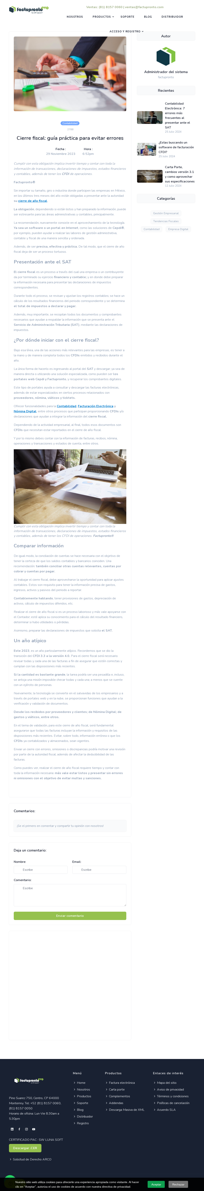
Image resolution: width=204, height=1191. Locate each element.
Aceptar (156, 1184)
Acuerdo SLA (166, 1110)
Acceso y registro (125, 31)
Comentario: (22, 880)
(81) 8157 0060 (111, 7)
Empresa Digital (178, 229)
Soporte (127, 17)
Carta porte (116, 1089)
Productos (102, 17)
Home (80, 1083)
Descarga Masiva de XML (126, 1110)
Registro (82, 1123)
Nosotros (75, 17)
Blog (148, 17)
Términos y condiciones (172, 1096)
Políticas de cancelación (172, 1103)
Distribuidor (172, 17)
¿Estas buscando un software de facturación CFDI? (176, 147)
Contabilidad (152, 229)
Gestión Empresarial (166, 213)
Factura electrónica (121, 1083)
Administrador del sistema (166, 71)
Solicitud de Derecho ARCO (31, 1159)
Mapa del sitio (166, 1083)
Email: (76, 862)
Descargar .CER (25, 1148)
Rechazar (178, 1184)
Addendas (115, 1103)
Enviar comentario (70, 916)
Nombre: (20, 862)
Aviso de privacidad (170, 1089)
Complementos (119, 1096)
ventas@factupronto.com (144, 7)
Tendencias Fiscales (166, 221)
